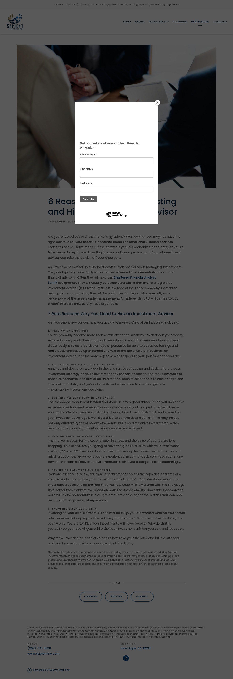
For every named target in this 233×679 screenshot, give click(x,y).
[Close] (157, 102)
